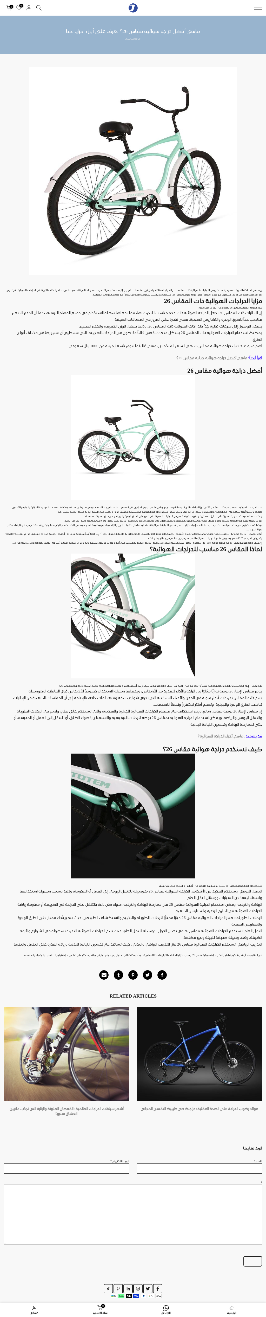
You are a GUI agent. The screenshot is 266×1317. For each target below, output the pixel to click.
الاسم (258, 1160)
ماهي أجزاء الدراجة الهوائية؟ (220, 736)
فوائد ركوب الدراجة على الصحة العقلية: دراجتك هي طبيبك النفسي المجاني (199, 1109)
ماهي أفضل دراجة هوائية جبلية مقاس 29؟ (211, 358)
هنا (14, 542)
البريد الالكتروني (119, 1160)
